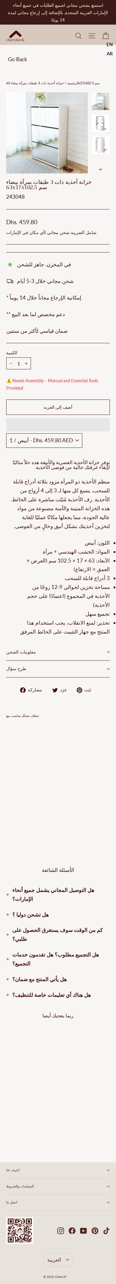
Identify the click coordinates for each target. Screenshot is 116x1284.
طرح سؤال (16, 668)
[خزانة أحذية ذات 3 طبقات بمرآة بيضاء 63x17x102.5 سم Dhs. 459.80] (23, 771)
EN (109, 44)
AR (110, 53)
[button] (58, 424)
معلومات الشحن (21, 652)
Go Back (17, 59)
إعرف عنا (12, 1170)
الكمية (11, 353)
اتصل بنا (11, 1202)
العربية (54, 1259)
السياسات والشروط (20, 1186)
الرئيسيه (72, 83)
